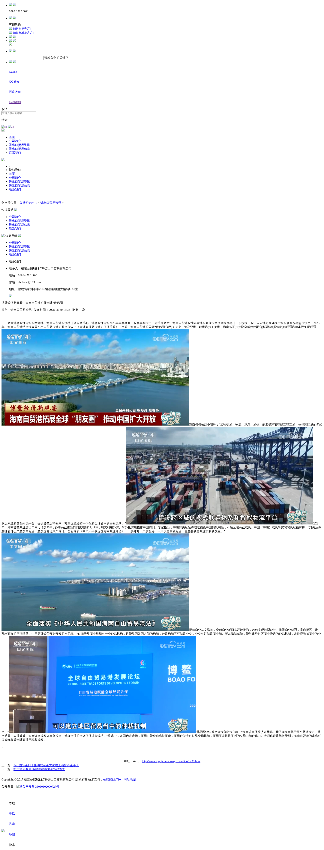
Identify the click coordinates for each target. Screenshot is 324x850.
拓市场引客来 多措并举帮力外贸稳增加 (39, 769)
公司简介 (15, 141)
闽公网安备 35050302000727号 (39, 786)
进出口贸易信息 (19, 148)
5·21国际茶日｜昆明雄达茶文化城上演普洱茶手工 (46, 765)
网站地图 (130, 779)
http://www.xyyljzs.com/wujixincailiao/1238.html (171, 761)
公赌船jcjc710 (28, 202)
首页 (12, 137)
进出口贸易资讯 (19, 144)
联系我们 (15, 152)
